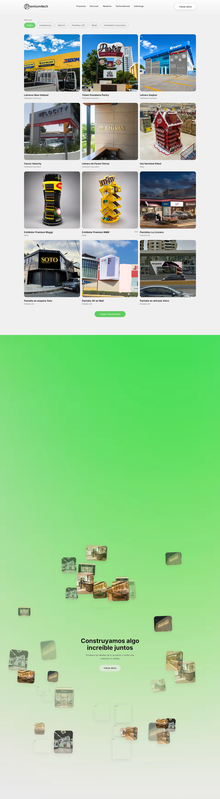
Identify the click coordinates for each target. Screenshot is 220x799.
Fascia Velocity (32, 163)
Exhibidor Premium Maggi (38, 232)
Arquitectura (45, 25)
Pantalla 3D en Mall (93, 300)
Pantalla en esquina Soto (38, 300)
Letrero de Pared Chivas (95, 163)
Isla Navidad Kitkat (150, 163)
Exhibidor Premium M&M (95, 232)
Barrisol (61, 25)
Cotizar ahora (110, 668)
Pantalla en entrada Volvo (154, 300)
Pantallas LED (78, 25)
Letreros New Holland (36, 95)
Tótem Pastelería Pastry (95, 95)
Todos (30, 25)
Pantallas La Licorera (152, 232)
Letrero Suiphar (148, 95)
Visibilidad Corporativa (115, 25)
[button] (110, 314)
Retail (94, 25)
